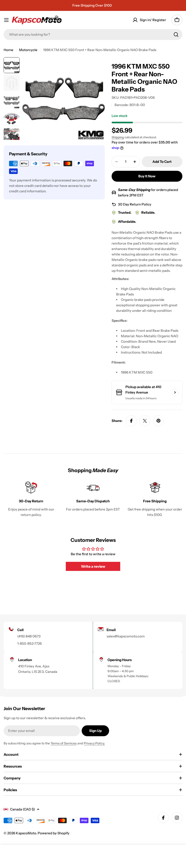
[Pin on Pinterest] (158, 420)
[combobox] (93, 34)
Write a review (93, 566)
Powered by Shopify (53, 833)
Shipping (118, 137)
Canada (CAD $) (22, 809)
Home (8, 50)
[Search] (176, 34)
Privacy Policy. (94, 743)
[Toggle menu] (6, 20)
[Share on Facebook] (131, 420)
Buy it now (146, 176)
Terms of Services (64, 743)
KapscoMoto (26, 833)
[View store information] (175, 392)
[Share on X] (145, 420)
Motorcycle (28, 50)
